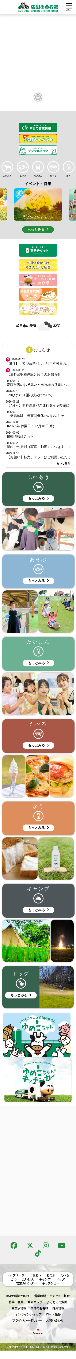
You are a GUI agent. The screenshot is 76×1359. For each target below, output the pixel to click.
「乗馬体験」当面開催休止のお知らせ (35, 416)
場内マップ (35, 1302)
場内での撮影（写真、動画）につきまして (38, 447)
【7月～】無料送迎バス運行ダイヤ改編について (38, 405)
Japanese (38, 1333)
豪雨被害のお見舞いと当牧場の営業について (38, 385)
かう (14, 1279)
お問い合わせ (55, 1320)
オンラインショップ (28, 1314)
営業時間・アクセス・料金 (52, 1296)
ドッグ (60, 1279)
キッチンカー (51, 1283)
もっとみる (36, 229)
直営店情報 (19, 1308)
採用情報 (58, 1308)
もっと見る (63, 463)
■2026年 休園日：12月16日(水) (30, 426)
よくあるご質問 (57, 1302)
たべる (64, 1275)
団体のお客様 (39, 1308)
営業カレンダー (26, 1283)
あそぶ (50, 1275)
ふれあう (35, 1275)
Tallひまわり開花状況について (30, 395)
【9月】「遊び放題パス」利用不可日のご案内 (38, 363)
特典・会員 (16, 1302)
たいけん (28, 1279)
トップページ (15, 1275)
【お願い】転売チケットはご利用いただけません (38, 457)
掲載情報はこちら (20, 436)
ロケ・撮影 (53, 1314)
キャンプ (45, 1279)
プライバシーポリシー (27, 1320)
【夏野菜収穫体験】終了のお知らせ (34, 374)
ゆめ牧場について (18, 1296)
